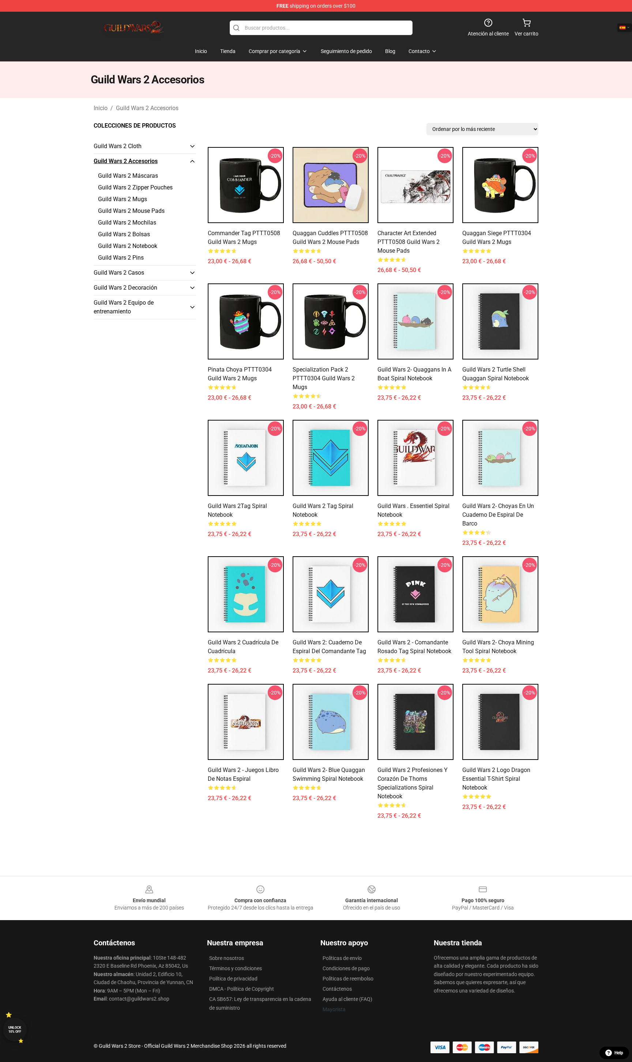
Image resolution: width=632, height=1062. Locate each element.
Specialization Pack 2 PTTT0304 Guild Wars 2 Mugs (324, 378)
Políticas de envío (342, 958)
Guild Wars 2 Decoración (125, 287)
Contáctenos (337, 989)
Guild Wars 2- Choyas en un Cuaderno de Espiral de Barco (498, 514)
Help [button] (618, 1052)
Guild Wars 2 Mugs (122, 199)
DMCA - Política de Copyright (241, 989)
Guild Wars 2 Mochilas (127, 222)
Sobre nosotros (226, 958)
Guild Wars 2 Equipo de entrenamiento (124, 307)
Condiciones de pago (346, 968)
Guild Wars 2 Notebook (127, 245)
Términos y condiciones (235, 968)
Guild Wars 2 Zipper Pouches (135, 187)
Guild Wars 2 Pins (121, 257)
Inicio (101, 108)
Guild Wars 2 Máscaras (128, 175)
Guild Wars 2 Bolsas (124, 234)
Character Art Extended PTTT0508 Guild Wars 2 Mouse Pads (408, 242)
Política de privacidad (233, 979)
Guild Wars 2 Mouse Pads (131, 210)
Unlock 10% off (14, 1029)
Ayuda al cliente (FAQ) (347, 999)
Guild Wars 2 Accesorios (147, 108)
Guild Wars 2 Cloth (118, 146)
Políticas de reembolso (348, 979)
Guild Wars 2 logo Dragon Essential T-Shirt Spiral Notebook (496, 779)
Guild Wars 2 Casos (119, 272)
